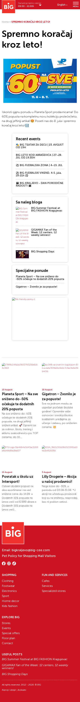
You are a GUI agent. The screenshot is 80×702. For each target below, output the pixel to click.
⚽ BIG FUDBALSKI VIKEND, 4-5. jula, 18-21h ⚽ (39, 174)
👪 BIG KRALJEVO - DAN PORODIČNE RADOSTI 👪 (39, 184)
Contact (7, 643)
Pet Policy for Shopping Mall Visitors (29, 556)
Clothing (7, 581)
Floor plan (8, 638)
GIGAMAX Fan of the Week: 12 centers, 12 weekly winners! (44, 232)
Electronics (9, 591)
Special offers (11, 633)
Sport (5, 596)
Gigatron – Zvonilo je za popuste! (36, 286)
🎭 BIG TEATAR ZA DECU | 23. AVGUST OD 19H (40, 146)
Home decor (10, 601)
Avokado (21, 690)
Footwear (8, 586)
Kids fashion (9, 606)
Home (5, 21)
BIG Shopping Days (42, 251)
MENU (75, 6)
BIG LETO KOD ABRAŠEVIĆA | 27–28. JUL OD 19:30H (39, 156)
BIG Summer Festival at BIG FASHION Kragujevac (46, 209)
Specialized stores (54, 591)
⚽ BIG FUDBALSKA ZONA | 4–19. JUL (39, 165)
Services (47, 586)
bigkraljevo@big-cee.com (31, 550)
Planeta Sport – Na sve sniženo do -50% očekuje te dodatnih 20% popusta (40, 278)
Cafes (45, 581)
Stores (6, 623)
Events (6, 628)
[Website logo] (8, 6)
